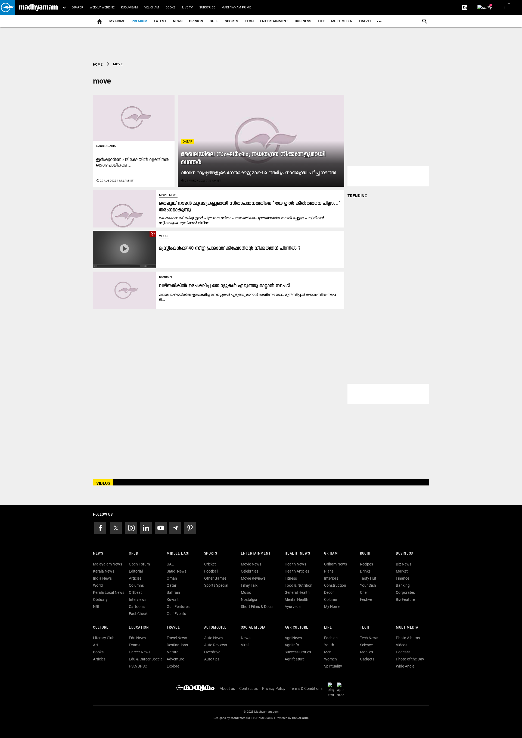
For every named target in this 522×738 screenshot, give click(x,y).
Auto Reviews (215, 645)
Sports (231, 21)
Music (246, 592)
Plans (329, 571)
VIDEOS (103, 483)
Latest (160, 21)
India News (102, 578)
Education (139, 628)
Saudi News (177, 571)
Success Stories (298, 652)
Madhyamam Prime (236, 7)
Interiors (331, 578)
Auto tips (211, 659)
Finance (402, 578)
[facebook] (100, 527)
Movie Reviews (253, 578)
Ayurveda (293, 606)
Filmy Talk (249, 585)
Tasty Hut (368, 578)
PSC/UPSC (138, 666)
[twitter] (116, 527)
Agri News (293, 638)
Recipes (366, 564)
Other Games (215, 578)
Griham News (335, 564)
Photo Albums (408, 638)
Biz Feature (405, 599)
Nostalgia (249, 599)
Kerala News (103, 571)
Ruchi (365, 554)
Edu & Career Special (146, 659)
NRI (96, 606)
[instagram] (131, 527)
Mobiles (366, 652)
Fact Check (138, 613)
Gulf (214, 21)
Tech (364, 628)
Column (330, 599)
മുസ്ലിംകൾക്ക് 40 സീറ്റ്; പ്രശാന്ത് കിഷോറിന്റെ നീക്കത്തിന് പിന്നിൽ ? (230, 248)
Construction (335, 585)
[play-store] (332, 690)
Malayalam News (107, 564)
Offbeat (135, 592)
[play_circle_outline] (124, 249)
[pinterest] (190, 527)
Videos (164, 236)
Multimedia (341, 21)
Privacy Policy (273, 688)
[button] (7, 7)
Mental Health (296, 599)
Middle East (178, 554)
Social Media (253, 628)
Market (402, 571)
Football (211, 571)
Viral (244, 645)
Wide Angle (405, 666)
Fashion (331, 638)
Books (171, 7)
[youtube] (160, 527)
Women (330, 659)
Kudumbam (129, 7)
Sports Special (216, 585)
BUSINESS (404, 554)
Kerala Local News (108, 592)
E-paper (77, 7)
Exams (134, 645)
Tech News (369, 638)
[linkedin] (146, 527)
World (98, 585)
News (177, 21)
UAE (170, 564)
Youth (329, 645)
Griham (331, 554)
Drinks (365, 571)
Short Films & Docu (257, 606)
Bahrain (165, 277)
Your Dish (368, 585)
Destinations (177, 645)
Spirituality (333, 666)
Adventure (175, 659)
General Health (297, 592)
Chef (364, 592)
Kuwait (173, 599)
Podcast (403, 652)
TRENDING (357, 195)
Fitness (291, 578)
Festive (366, 599)
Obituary (100, 599)
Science (366, 645)
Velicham (151, 7)
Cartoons (137, 606)
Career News (139, 652)
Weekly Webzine (102, 7)
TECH (249, 21)
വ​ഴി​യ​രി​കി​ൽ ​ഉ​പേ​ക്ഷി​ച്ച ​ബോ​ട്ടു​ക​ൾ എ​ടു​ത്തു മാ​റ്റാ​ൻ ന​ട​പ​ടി (224, 286)
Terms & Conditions (306, 688)
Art (95, 645)
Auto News (213, 638)
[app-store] (341, 690)
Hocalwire (300, 718)
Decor (329, 592)
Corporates (405, 592)
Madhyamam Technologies (252, 718)
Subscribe (207, 7)
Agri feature (294, 659)
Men (327, 652)
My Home (117, 21)
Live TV (187, 7)
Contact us (248, 688)
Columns (136, 585)
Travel (365, 21)
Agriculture (296, 628)
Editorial (136, 571)
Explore (173, 666)
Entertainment (274, 21)
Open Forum (139, 564)
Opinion (196, 21)
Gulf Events (176, 613)
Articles (135, 578)
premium (139, 21)
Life (321, 21)
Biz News (403, 564)
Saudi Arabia (106, 146)
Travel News (177, 638)
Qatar (187, 141)
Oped (133, 554)
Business (303, 21)
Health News (297, 554)
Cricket (210, 564)
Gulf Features (178, 606)
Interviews (137, 599)
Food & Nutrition (298, 585)
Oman (172, 578)
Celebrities (249, 571)
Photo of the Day (410, 659)
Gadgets (367, 659)
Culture (100, 628)
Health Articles (297, 571)
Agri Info (292, 645)
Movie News (168, 195)
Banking (403, 585)
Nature (172, 652)
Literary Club (103, 638)
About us (227, 688)
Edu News (137, 638)
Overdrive (212, 652)
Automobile (215, 628)
